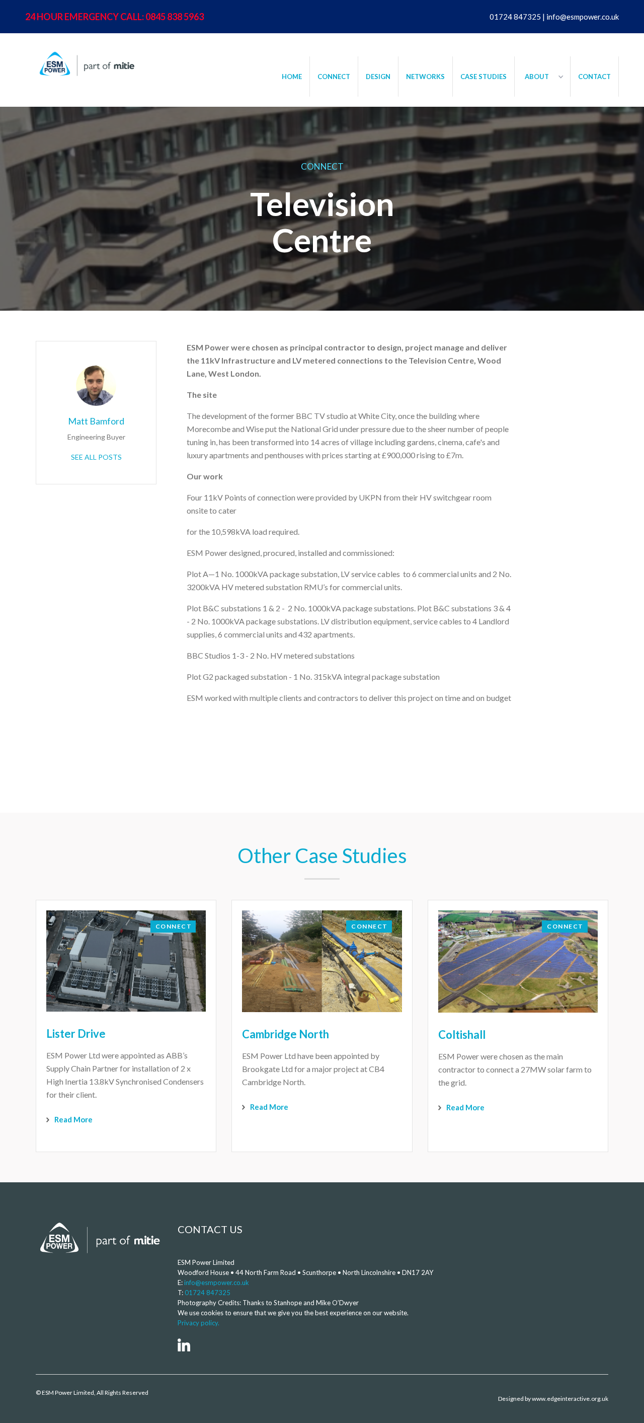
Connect (322, 166)
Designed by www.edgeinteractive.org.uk (553, 1398)
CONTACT (594, 77)
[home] (85, 63)
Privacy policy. (198, 1323)
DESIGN (378, 77)
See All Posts (96, 457)
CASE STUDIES (483, 77)
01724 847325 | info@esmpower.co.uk (554, 16)
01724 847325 (207, 1293)
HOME (292, 77)
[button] (543, 76)
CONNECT (333, 77)
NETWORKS (425, 77)
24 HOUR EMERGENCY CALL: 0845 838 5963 (114, 16)
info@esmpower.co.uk (216, 1282)
